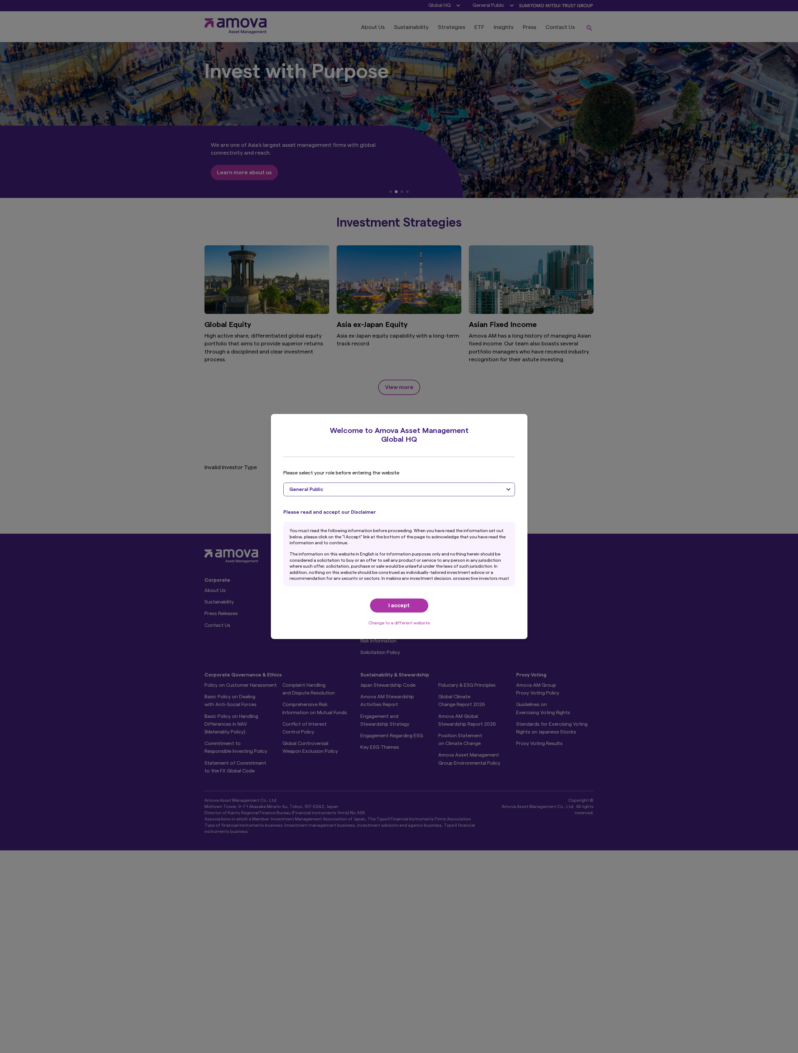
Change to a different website (399, 623)
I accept (399, 605)
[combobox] (399, 489)
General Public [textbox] (306, 489)
